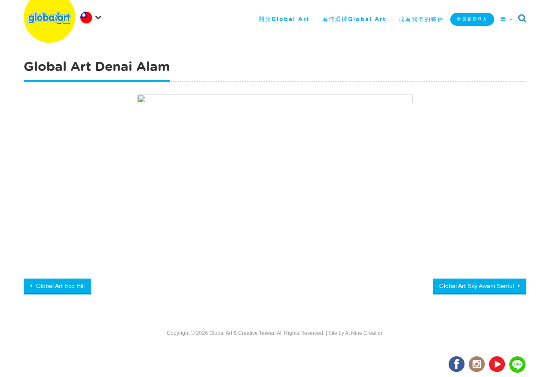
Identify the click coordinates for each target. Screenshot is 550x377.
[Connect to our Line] (517, 364)
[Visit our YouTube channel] (497, 364)
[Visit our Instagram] (477, 364)
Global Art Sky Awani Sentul (477, 285)
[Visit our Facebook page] (457, 364)
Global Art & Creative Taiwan (242, 333)
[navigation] (92, 17)
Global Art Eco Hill (59, 285)
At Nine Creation (364, 333)
